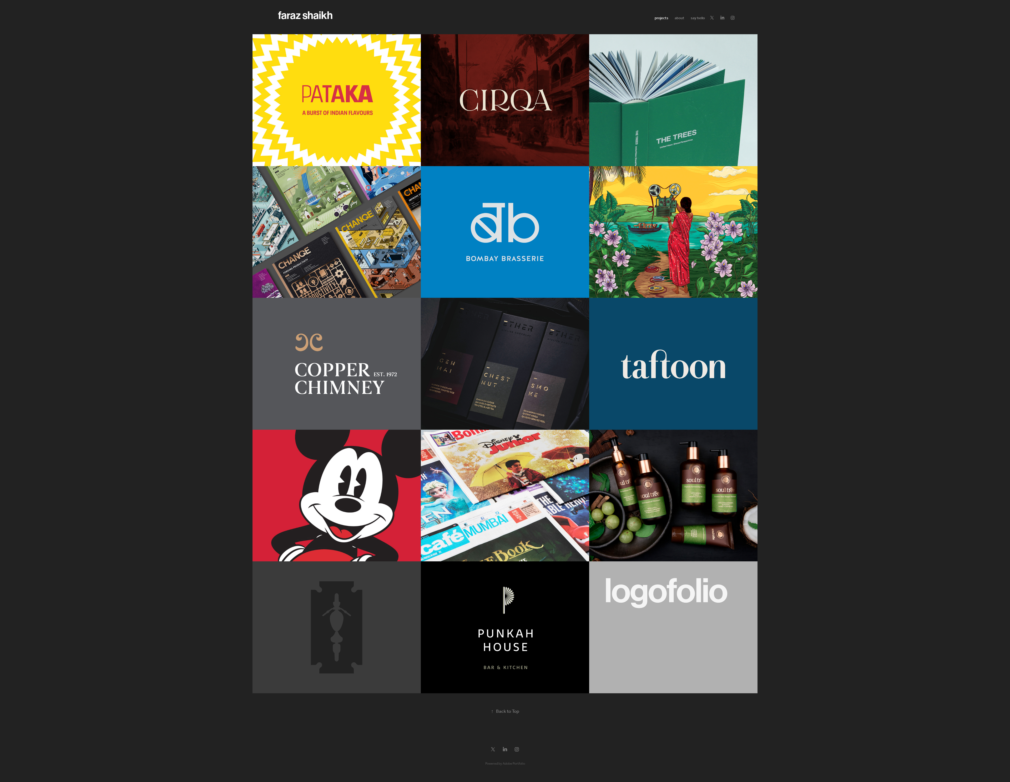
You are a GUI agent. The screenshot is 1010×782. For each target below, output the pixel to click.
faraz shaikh (305, 15)
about (679, 18)
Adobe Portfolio (514, 763)
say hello (698, 18)
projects (661, 18)
